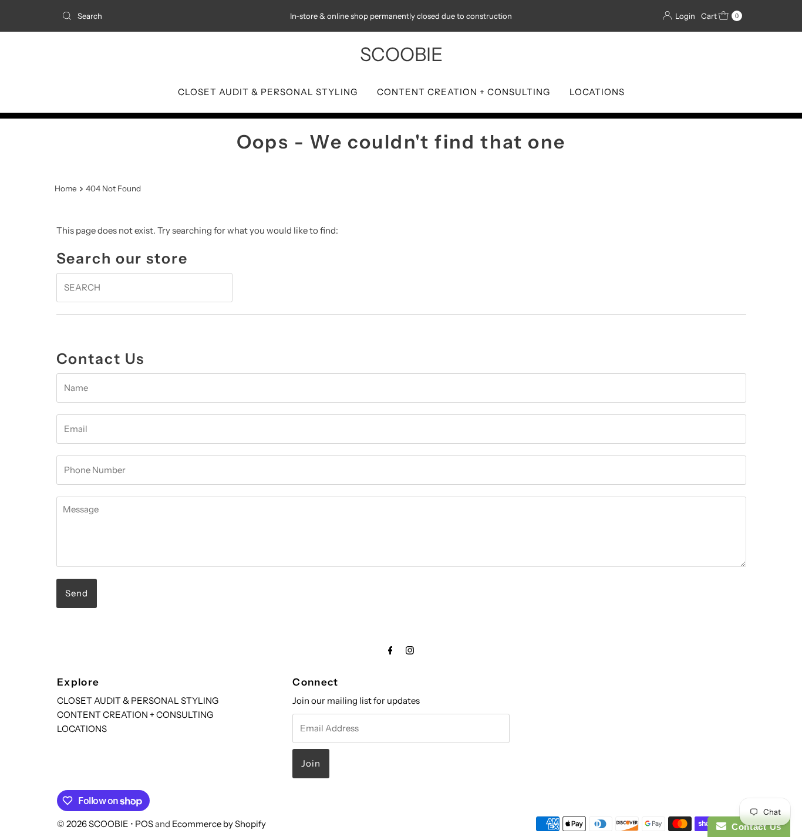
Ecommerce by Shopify (219, 823)
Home (66, 188)
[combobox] (168, 16)
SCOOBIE (401, 54)
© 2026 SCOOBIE (93, 823)
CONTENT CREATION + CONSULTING (463, 91)
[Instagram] (410, 650)
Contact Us (753, 827)
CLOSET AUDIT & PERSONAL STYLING (268, 91)
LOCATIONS (597, 91)
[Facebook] (390, 650)
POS (144, 823)
